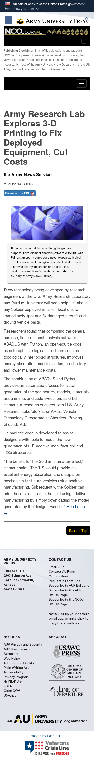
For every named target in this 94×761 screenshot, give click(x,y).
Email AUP (56, 567)
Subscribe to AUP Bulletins (69, 586)
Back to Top (78, 530)
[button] (22, 8)
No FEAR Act (13, 682)
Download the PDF (18, 193)
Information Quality (19, 663)
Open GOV (12, 691)
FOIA (8, 686)
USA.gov (10, 696)
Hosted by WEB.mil (45, 735)
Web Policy (12, 659)
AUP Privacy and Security (23, 645)
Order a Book (59, 576)
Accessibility (13, 672)
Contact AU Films (62, 572)
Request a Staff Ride (64, 581)
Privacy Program (16, 677)
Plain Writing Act (16, 668)
